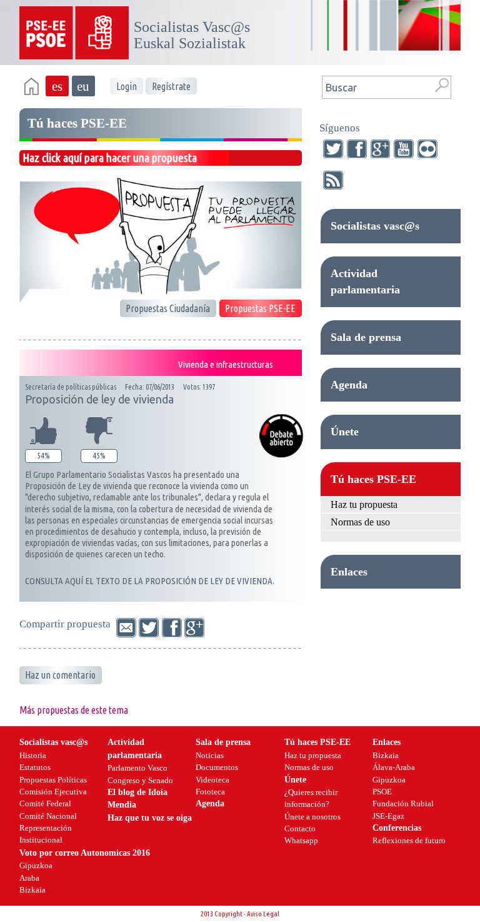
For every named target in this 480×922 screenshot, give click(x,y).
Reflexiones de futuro (409, 840)
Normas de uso (360, 522)
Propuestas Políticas (53, 779)
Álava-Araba (393, 767)
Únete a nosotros (312, 816)
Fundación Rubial (403, 803)
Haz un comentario (60, 675)
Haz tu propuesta (364, 504)
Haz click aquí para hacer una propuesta (109, 158)
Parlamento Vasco (138, 768)
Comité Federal (45, 803)
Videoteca (212, 779)
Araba (29, 878)
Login (126, 86)
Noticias (210, 755)
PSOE (382, 791)
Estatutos (35, 767)
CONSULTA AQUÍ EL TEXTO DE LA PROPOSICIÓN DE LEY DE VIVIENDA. (149, 580)
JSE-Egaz (388, 816)
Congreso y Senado (140, 780)
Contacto (300, 828)
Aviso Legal (263, 914)
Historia (32, 755)
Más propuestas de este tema (73, 710)
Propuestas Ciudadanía (168, 308)
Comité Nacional (48, 816)
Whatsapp (301, 840)
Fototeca (210, 791)
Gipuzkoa (389, 779)
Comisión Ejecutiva (53, 791)
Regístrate (171, 86)
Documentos (217, 767)
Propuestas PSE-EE (260, 308)
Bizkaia (385, 755)
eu (83, 86)
